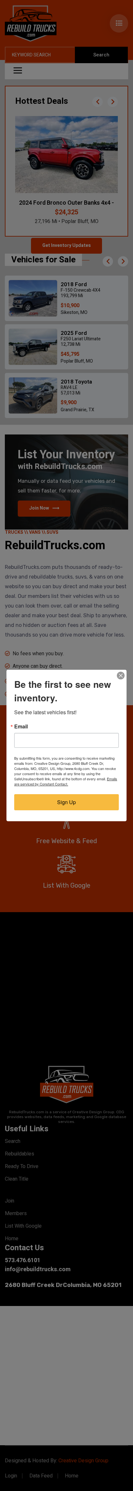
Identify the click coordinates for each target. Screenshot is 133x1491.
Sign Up (66, 802)
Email (21, 726)
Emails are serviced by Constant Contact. (65, 781)
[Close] (121, 675)
